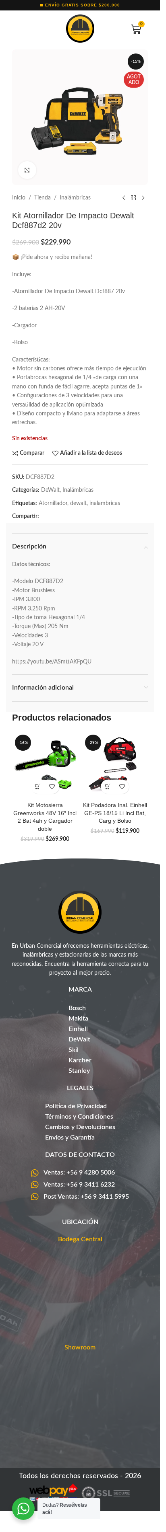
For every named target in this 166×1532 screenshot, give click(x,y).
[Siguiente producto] (143, 198)
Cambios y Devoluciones (80, 1127)
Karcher (79, 1060)
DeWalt (50, 490)
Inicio (18, 198)
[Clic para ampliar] (27, 170)
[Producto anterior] (124, 198)
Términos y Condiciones (79, 1116)
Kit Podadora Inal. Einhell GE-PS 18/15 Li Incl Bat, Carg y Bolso (115, 813)
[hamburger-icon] (24, 30)
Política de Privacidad (76, 1106)
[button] (38, 787)
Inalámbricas (75, 198)
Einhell (78, 1029)
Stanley (79, 1071)
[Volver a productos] (133, 198)
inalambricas (104, 503)
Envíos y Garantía (70, 1137)
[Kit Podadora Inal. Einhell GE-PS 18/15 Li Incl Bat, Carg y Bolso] (115, 765)
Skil (73, 1050)
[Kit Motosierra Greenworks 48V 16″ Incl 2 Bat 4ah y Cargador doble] (45, 765)
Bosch (77, 1008)
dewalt (78, 503)
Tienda (42, 198)
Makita (78, 1018)
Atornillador (53, 503)
